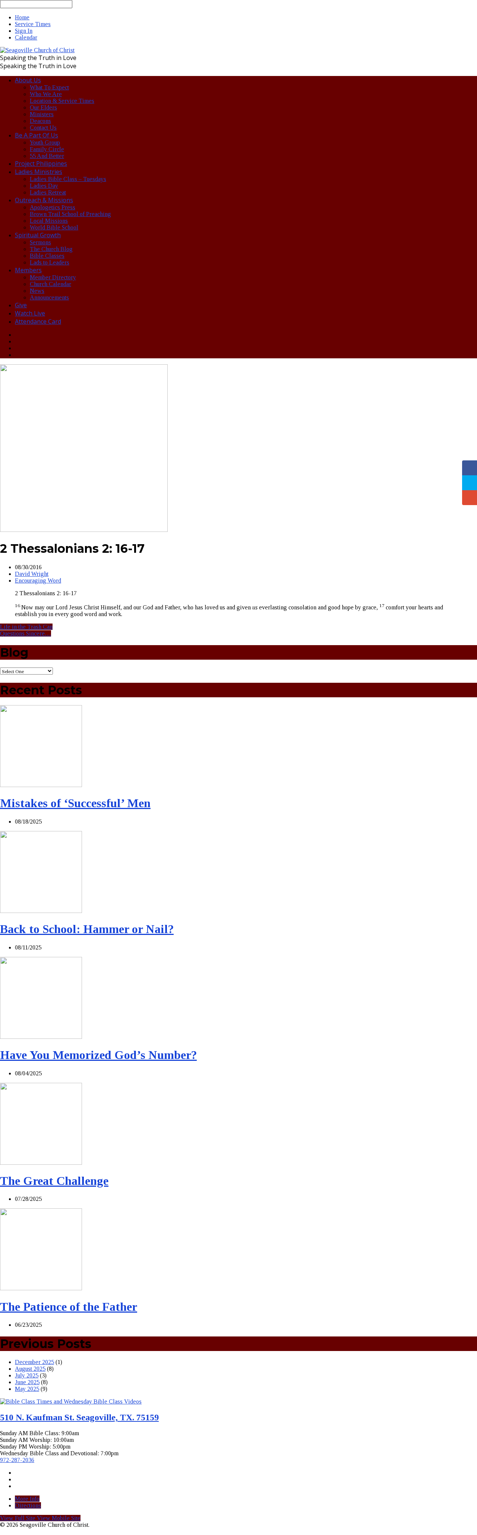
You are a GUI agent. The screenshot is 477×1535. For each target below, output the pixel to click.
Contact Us (43, 127)
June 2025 (27, 1382)
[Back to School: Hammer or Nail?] (41, 911)
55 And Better (47, 156)
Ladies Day (44, 186)
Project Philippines (41, 163)
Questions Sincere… (25, 633)
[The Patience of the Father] (41, 1288)
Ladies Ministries (38, 172)
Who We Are (46, 94)
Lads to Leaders (49, 262)
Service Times (33, 24)
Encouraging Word (38, 580)
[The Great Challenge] (41, 1163)
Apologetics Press (52, 207)
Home (22, 17)
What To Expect (49, 87)
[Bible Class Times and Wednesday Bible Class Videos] (71, 1401)
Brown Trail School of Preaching (70, 214)
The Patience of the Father (68, 1306)
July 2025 (26, 1375)
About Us (28, 80)
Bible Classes (47, 256)
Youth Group (45, 142)
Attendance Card (38, 321)
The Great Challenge (54, 1180)
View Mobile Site (58, 1518)
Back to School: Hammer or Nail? (87, 929)
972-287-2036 (17, 1460)
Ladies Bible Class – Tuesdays (68, 179)
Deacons (40, 121)
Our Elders (43, 107)
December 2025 (34, 1362)
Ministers (42, 114)
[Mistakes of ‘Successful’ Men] (41, 785)
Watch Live (30, 313)
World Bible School (54, 227)
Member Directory (53, 277)
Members (28, 270)
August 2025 (30, 1369)
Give (21, 305)
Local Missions (49, 221)
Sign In (23, 31)
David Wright (31, 574)
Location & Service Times (62, 101)
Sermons (40, 242)
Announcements (49, 297)
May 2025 (27, 1389)
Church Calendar (50, 284)
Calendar (26, 37)
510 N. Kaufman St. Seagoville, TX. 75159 (79, 1417)
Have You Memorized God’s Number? (98, 1055)
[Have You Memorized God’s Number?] (41, 1037)
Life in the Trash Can (26, 627)
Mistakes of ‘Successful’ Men (75, 803)
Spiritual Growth (38, 235)
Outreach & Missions (44, 200)
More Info (27, 1499)
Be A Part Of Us (36, 135)
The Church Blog (51, 249)
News (37, 291)
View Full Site (18, 1518)
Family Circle (47, 149)
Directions (28, 1505)
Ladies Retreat (48, 192)
